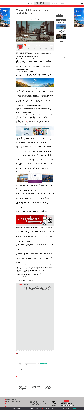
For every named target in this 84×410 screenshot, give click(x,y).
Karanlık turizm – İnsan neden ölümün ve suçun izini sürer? (61, 40)
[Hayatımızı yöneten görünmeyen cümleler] (61, 45)
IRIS (28, 117)
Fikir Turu (17, 52)
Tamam (75, 408)
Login (50, 360)
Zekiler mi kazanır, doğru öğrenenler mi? (35, 387)
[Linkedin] (61, 20)
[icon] (62, 405)
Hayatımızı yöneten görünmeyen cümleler (61, 49)
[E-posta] (65, 20)
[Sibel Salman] (20, 317)
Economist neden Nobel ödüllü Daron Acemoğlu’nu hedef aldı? (22, 388)
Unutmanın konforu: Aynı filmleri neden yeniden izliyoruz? (61, 68)
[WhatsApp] (63, 20)
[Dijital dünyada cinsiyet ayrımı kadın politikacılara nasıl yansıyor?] (61, 54)
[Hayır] (82, 408)
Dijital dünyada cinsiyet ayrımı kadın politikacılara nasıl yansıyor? (61, 58)
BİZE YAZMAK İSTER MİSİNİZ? (11, 399)
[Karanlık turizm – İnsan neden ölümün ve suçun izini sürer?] (61, 36)
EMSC (27, 121)
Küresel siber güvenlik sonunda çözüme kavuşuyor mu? (48, 387)
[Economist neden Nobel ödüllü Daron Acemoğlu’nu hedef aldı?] (22, 381)
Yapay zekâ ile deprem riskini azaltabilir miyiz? (23, 52)
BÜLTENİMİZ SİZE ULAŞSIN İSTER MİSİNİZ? (13, 401)
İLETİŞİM (7, 403)
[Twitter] (57, 20)
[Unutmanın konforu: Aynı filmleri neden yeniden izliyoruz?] (61, 64)
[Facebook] (59, 20)
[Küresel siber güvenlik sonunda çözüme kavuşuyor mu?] (48, 381)
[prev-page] (34, 391)
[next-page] (35, 391)
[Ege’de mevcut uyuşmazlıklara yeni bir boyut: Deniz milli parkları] (61, 26)
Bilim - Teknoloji (59, 16)
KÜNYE (7, 406)
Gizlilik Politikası (43, 408)
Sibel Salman (26, 284)
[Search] (82, 3)
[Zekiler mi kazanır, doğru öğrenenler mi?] (35, 381)
